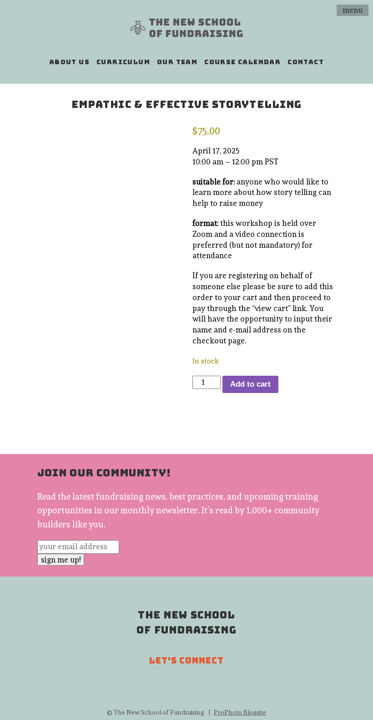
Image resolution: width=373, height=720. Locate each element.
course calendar (242, 62)
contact (305, 62)
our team (177, 62)
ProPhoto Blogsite (240, 712)
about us (69, 62)
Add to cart (250, 384)
